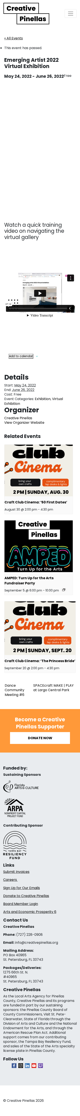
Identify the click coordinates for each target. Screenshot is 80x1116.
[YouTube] (34, 1065)
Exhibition (43, 398)
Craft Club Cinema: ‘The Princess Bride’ (39, 660)
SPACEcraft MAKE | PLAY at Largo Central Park (53, 687)
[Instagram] (20, 1065)
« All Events (13, 38)
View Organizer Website (24, 422)
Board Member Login (20, 903)
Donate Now (40, 738)
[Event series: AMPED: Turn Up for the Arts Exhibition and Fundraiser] (63, 589)
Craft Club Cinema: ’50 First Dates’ (35, 502)
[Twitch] (40, 1065)
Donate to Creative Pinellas (26, 895)
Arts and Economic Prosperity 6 (29, 911)
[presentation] (38, 470)
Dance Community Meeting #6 (14, 690)
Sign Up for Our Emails (21, 887)
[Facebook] (14, 1065)
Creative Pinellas (18, 418)
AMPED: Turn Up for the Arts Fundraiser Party (29, 581)
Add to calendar (21, 356)
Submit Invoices (16, 871)
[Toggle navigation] (71, 13)
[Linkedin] (27, 1065)
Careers (10, 879)
